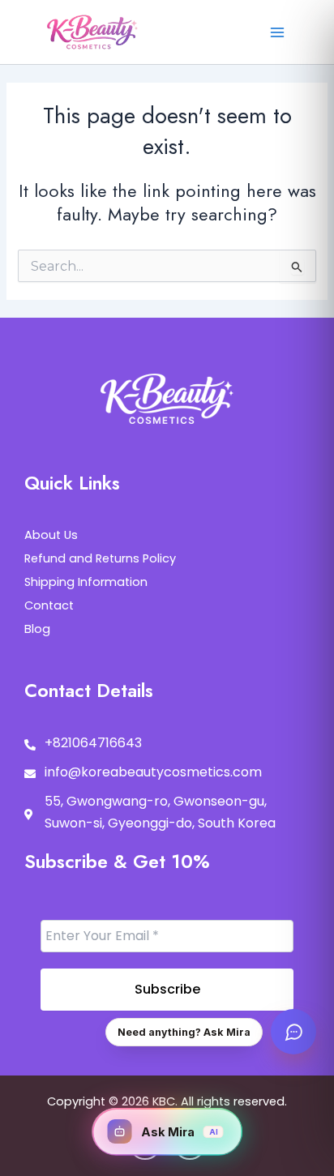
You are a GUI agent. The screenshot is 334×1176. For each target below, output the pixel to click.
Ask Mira (179, 1132)
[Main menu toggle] (277, 31)
